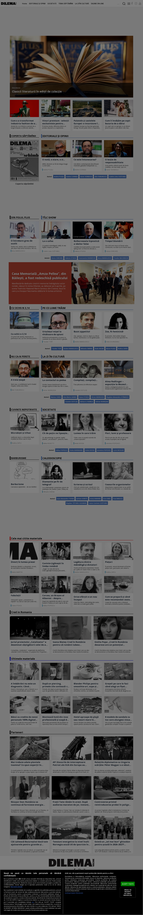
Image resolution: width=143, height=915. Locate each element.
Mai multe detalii (16, 887)
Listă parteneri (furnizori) (74, 893)
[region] (71, 892)
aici (33, 902)
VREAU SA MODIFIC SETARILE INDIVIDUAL (127, 892)
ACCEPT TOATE (128, 884)
